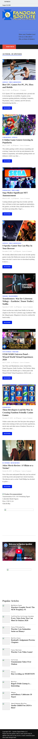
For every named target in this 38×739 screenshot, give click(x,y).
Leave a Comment (25, 145)
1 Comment (23, 90)
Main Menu (10, 46)
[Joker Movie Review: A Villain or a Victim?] (19, 450)
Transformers (13, 296)
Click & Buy (6, 503)
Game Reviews (6, 137)
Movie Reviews (15, 463)
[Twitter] (28, 5)
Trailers (5, 296)
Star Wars (15, 351)
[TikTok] (35, 5)
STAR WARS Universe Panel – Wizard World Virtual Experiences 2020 (17, 357)
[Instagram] (30, 5)
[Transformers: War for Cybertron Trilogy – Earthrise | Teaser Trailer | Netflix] (19, 284)
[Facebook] (25, 5)
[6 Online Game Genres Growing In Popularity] (19, 125)
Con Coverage (6, 351)
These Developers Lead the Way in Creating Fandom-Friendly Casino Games (17, 412)
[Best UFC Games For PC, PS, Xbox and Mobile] (19, 69)
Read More (6, 107)
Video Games (15, 190)
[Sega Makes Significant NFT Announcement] (19, 178)
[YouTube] (23, 5)
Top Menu (7, 1)
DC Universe (6, 463)
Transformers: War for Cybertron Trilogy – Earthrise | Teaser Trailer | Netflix (18, 301)
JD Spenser (16, 90)
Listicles (5, 82)
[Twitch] (33, 5)
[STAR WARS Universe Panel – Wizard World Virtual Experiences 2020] (19, 339)
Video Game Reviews (15, 82)
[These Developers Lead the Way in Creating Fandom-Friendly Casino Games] (19, 395)
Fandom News (6, 190)
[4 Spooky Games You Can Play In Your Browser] (19, 231)
